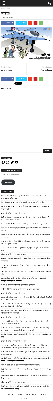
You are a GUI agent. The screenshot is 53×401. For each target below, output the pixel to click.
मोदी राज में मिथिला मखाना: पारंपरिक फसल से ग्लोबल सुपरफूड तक (20, 289)
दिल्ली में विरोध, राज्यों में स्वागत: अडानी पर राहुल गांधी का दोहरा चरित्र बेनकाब (24, 224)
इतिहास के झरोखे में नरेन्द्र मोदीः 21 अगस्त (13, 293)
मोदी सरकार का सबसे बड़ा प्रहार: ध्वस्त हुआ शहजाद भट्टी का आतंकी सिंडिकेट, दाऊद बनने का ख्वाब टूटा (26, 353)
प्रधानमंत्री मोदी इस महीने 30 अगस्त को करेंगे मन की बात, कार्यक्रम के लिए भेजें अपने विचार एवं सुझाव (26, 377)
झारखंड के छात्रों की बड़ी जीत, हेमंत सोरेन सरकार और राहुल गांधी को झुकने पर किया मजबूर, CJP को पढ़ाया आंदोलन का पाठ (26, 359)
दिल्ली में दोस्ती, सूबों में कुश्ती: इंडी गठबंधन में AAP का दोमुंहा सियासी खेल (22, 202)
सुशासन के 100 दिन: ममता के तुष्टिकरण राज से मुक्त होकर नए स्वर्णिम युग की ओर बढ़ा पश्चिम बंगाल (26, 259)
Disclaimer (19, 394)
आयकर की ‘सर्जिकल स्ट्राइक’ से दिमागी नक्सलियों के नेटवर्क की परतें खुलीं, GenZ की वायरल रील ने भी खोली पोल (26, 298)
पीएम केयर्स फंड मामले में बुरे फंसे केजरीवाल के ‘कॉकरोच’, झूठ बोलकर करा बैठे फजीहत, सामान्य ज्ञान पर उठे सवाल (24, 279)
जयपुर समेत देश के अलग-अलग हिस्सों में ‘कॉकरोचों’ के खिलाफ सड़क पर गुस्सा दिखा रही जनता (25, 266)
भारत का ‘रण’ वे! (6, 70)
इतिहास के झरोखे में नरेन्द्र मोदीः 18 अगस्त (13, 382)
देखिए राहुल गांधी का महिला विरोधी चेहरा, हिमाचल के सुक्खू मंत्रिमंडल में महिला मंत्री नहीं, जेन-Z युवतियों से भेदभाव (25, 242)
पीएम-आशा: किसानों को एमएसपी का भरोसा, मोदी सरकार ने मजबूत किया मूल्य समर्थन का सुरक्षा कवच (25, 235)
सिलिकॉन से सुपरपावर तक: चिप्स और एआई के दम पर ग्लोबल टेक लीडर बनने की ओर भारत (26, 370)
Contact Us (42, 394)
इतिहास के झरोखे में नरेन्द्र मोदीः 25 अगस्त (13, 213)
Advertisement (31, 394)
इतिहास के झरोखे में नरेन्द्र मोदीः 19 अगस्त (13, 341)
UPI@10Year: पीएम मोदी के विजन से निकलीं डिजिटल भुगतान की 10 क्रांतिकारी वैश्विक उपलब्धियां (25, 207)
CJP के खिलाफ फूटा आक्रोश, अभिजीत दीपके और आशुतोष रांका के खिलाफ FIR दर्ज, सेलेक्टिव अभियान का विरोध (25, 218)
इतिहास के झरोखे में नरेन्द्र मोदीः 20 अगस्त (13, 317)
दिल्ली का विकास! (46, 70)
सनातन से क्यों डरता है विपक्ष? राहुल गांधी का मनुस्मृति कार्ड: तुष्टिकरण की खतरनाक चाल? (25, 249)
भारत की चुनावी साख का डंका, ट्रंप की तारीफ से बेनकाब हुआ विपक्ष (20, 365)
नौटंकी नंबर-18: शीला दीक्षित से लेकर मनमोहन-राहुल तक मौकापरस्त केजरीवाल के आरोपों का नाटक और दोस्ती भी (24, 322)
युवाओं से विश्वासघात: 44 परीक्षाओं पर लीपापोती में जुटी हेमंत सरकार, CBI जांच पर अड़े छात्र (26, 335)
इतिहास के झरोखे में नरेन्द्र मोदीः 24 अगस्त (13, 254)
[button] (49, 3)
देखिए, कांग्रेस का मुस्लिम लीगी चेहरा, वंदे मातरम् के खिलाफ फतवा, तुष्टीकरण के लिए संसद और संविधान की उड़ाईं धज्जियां (26, 305)
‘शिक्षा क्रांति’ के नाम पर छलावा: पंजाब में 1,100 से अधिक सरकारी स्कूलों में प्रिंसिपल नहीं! (26, 273)
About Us (10, 394)
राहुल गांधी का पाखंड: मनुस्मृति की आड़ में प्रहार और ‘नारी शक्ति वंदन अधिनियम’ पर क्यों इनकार (25, 229)
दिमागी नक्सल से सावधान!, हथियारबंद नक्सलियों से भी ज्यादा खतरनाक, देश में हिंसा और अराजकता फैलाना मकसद (25, 387)
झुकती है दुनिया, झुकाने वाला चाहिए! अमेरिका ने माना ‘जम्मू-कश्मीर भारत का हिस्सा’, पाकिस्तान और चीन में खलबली (25, 311)
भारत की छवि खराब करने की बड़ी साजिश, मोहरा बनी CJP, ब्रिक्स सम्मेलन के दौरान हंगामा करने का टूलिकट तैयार (25, 197)
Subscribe (8, 182)
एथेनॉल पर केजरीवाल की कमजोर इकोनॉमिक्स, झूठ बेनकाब (18, 285)
